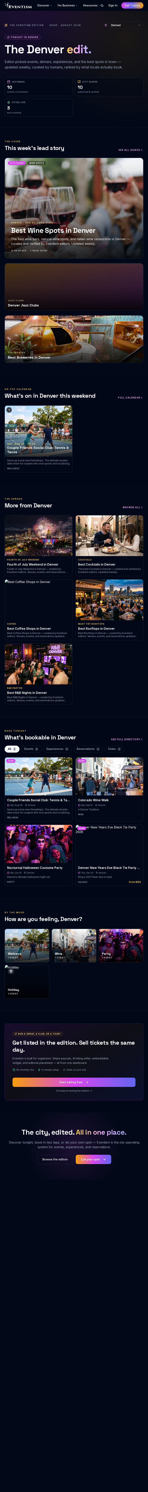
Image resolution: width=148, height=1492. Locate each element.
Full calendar (129, 397)
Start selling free (70, 1082)
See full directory (125, 739)
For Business (66, 5)
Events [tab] (30, 748)
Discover (43, 5)
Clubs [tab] (114, 748)
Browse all (131, 507)
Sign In (113, 5)
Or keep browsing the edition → (74, 1090)
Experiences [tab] (56, 748)
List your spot (90, 1159)
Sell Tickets (132, 5)
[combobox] (126, 25)
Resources (90, 5)
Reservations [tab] (88, 748)
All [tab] (11, 748)
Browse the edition (55, 1159)
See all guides (129, 149)
